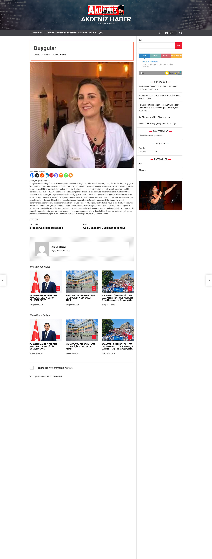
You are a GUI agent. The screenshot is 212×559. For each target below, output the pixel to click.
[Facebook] (32, 175)
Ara (140, 40)
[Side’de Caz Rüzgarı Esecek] (3, 280)
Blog (140, 163)
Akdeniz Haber (106, 19)
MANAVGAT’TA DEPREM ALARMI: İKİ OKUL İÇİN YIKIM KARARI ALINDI (81, 297)
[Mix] (61, 175)
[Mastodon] (56, 175)
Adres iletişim (36, 33)
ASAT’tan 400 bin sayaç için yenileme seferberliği (157, 123)
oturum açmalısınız (54, 376)
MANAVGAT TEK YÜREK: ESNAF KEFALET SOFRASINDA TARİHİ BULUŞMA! (74, 33)
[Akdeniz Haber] (42, 249)
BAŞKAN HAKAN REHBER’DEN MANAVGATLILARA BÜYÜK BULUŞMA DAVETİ (43, 297)
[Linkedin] (47, 175)
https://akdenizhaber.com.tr (61, 251)
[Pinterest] (51, 175)
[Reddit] (42, 175)
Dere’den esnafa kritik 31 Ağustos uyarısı (154, 117)
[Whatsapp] (66, 175)
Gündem (142, 170)
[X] (37, 175)
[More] (70, 175)
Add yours (69, 368)
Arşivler (142, 148)
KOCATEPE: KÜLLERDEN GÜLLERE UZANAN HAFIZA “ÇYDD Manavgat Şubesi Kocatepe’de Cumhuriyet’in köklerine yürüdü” (117, 299)
